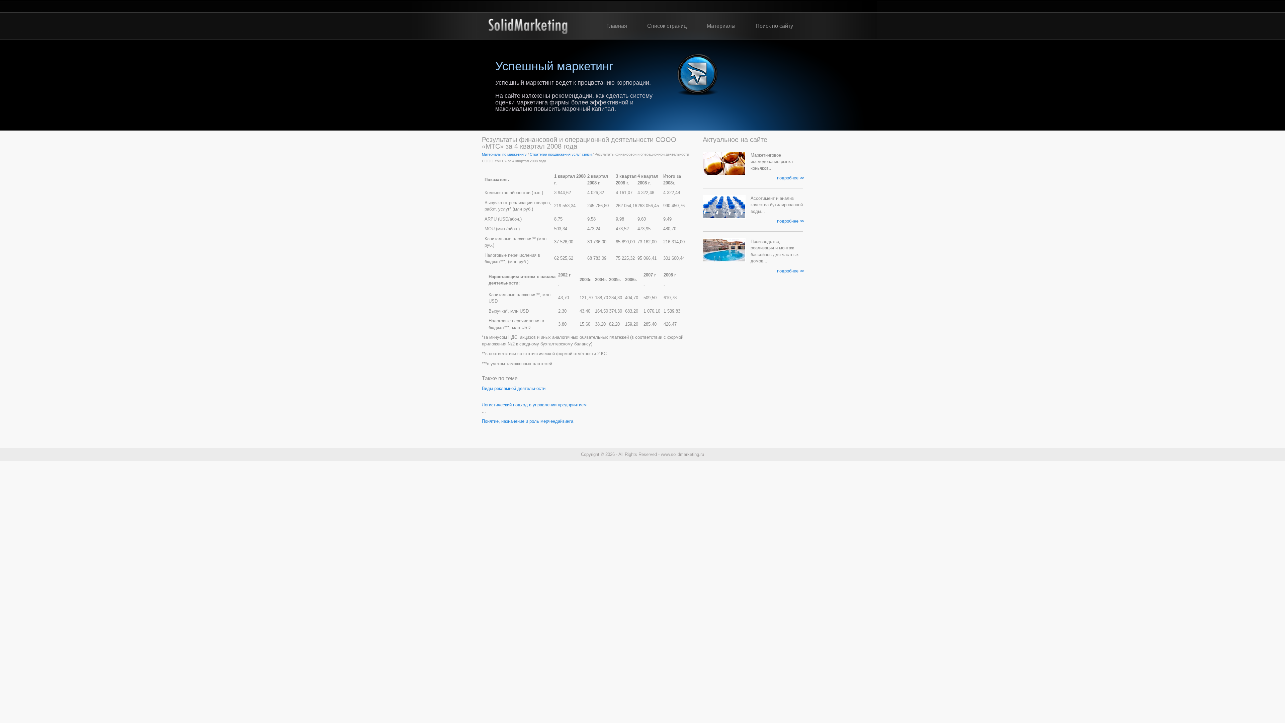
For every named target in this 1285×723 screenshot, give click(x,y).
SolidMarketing (528, 26)
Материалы (721, 26)
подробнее (790, 177)
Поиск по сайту (774, 26)
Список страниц (667, 26)
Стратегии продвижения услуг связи (561, 154)
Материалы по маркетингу (504, 154)
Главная (616, 26)
